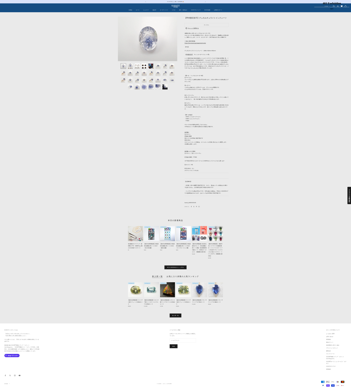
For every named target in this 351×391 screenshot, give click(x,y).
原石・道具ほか (183, 10)
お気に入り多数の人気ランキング (183, 276)
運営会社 (328, 351)
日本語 (6, 383)
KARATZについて (196, 10)
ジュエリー (146, 10)
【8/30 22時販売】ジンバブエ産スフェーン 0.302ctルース (135, 302)
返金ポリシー (329, 342)
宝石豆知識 (207, 10)
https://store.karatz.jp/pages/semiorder (195, 43)
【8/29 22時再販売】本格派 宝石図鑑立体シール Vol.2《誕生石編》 (167, 246)
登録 (173, 346)
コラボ (173, 10)
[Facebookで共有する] (191, 206)
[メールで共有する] (199, 206)
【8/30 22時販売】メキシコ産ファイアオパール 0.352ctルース (167, 302)
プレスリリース (330, 353)
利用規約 (328, 339)
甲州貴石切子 (189, 54)
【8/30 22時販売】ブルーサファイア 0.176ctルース (199, 301)
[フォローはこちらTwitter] (10, 375)
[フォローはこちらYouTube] (19, 375)
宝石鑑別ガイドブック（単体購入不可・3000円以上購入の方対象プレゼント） (135, 246)
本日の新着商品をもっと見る (175, 267)
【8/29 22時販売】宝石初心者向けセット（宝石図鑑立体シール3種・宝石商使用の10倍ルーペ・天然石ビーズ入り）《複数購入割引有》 (199, 248)
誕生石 (154, 10)
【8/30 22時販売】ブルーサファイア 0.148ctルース (215, 301)
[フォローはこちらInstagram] (15, 375)
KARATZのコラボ (330, 366)
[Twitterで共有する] (194, 206)
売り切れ (206, 25)
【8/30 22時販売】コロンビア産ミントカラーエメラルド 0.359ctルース (151, 302)
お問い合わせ (329, 336)
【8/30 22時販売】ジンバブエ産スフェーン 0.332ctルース (183, 302)
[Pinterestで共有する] (196, 206)
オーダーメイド (164, 10)
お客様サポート (218, 10)
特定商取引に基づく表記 (332, 345)
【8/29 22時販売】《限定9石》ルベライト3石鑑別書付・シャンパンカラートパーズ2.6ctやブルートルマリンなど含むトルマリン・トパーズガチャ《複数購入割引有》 (215, 250)
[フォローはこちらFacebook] (5, 375)
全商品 (130, 10)
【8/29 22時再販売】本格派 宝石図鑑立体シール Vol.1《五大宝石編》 (151, 246)
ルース (137, 10)
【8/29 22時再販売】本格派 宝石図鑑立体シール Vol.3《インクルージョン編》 (183, 246)
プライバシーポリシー (332, 348)
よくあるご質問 (330, 333)
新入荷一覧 (157, 276)
